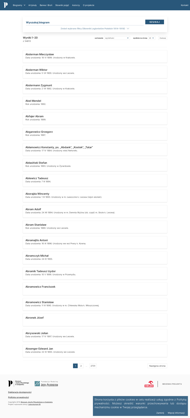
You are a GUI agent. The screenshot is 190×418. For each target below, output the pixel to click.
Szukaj (155, 22)
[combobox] (85, 22)
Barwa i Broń (46, 5)
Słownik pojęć (62, 5)
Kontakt (184, 5)
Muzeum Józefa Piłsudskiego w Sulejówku (37, 402)
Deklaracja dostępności (19, 392)
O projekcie (88, 5)
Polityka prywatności (18, 397)
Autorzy (76, 5)
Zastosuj (163, 38)
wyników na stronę (140, 38)
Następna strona (157, 366)
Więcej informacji (176, 413)
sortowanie (99, 38)
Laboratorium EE (34, 404)
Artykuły (32, 5)
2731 (93, 366)
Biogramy (17, 5)
